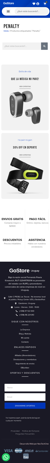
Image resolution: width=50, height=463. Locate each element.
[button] (8, 11)
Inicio (6, 30)
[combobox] (32, 11)
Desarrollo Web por (28, 444)
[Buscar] (44, 46)
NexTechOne (43, 444)
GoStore (8, 3)
